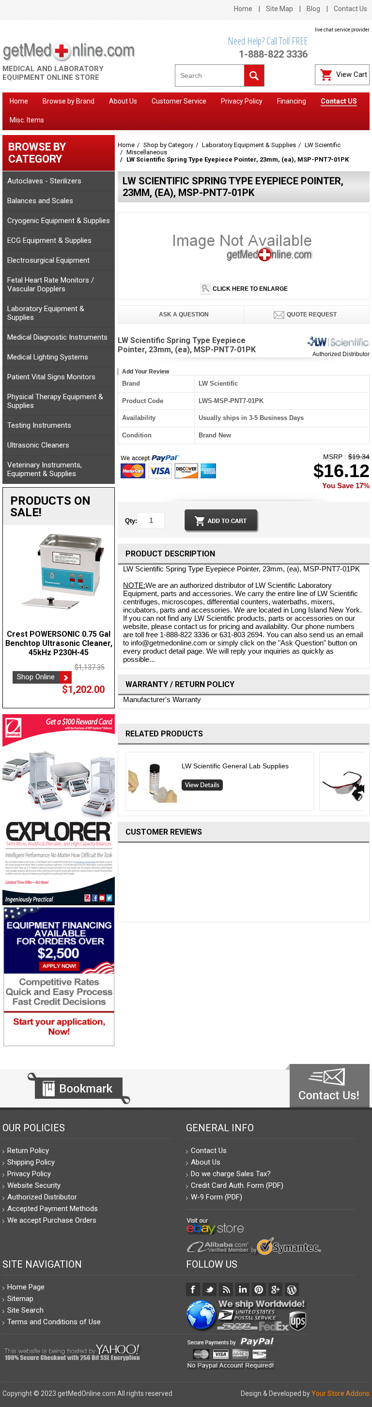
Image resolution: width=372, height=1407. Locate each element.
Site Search (25, 1310)
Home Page (26, 1287)
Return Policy (28, 1150)
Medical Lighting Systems (47, 357)
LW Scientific (323, 145)
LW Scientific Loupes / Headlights (232, 766)
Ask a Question (183, 314)
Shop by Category (168, 145)
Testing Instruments (39, 425)
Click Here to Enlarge (249, 288)
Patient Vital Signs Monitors (51, 377)
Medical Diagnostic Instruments (57, 337)
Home (243, 9)
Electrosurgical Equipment (48, 260)
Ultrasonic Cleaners (38, 445)
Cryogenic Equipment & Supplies (58, 220)
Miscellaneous (146, 152)
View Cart (351, 74)
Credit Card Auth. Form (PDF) (237, 1185)
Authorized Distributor (341, 354)
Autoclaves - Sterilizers (44, 181)
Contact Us (350, 9)
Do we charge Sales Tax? (231, 1173)
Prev (121, 784)
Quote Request (312, 314)
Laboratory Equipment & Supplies (45, 313)
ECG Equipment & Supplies (49, 240)
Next (366, 784)
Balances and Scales (40, 200)
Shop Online (36, 677)
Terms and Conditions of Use (54, 1321)
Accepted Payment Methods (52, 1208)
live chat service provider (342, 29)
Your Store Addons (340, 1393)
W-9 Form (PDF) (216, 1197)
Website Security (34, 1185)
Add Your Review (145, 371)
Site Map (279, 9)
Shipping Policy (31, 1162)
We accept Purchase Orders (51, 1220)
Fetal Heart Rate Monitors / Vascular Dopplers (50, 284)
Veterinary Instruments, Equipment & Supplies (44, 469)
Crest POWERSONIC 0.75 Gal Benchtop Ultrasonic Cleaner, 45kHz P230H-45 (58, 643)
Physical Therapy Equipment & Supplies (55, 401)
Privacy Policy (29, 1173)
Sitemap (20, 1298)
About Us (205, 1162)
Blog (313, 9)
